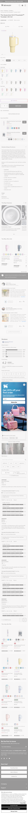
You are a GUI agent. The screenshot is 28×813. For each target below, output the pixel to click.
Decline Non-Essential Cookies (14, 808)
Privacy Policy (23, 802)
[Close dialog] (24, 385)
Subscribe (14, 402)
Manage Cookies (14, 811)
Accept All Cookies (14, 805)
